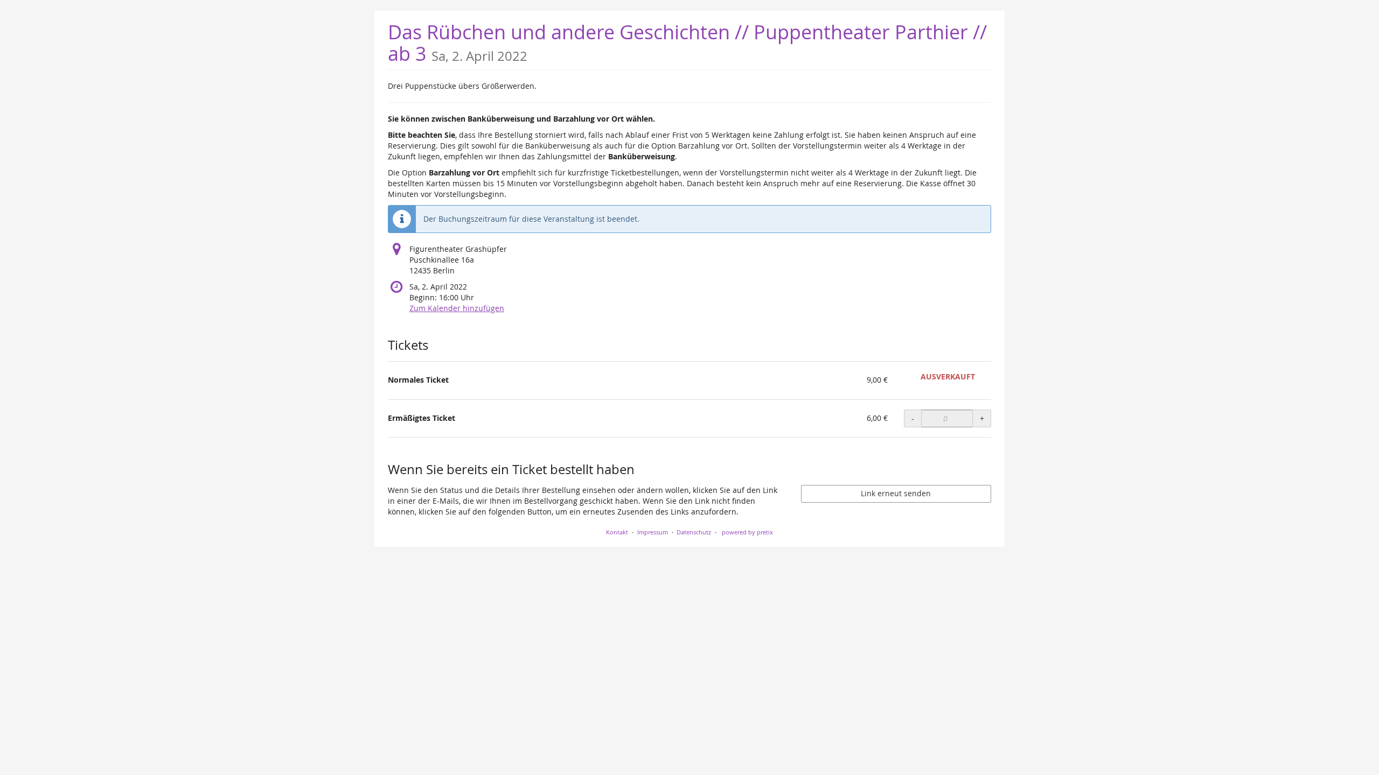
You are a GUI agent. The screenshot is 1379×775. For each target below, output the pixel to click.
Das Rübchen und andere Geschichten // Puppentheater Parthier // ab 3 (687, 43)
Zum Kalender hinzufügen (456, 308)
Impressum (652, 532)
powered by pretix (747, 532)
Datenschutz (694, 532)
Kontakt (617, 532)
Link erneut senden (896, 493)
